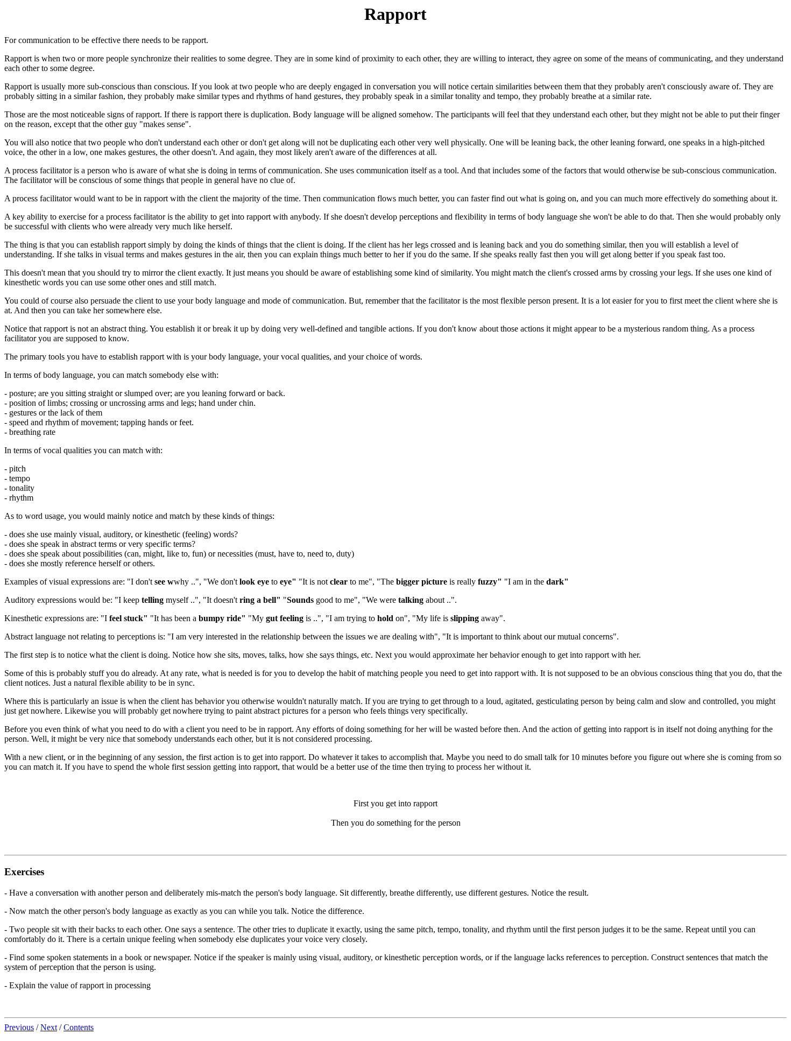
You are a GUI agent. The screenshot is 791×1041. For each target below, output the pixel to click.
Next (48, 1027)
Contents (78, 1027)
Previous (19, 1027)
